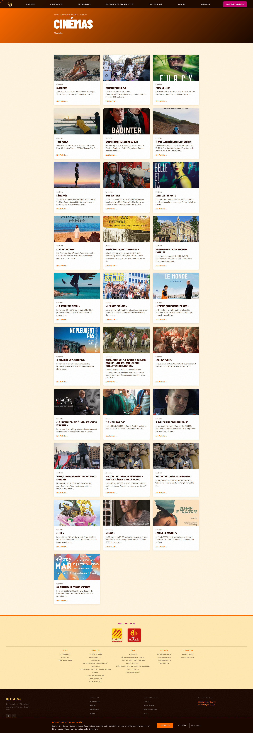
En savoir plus (196, 725)
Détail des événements (70, 14)
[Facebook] (8, 716)
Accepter (165, 725)
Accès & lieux (149, 705)
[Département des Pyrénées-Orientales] (117, 635)
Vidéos (181, 4)
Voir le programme (235, 4)
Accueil (30, 4)
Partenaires (156, 4)
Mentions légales (150, 709)
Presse (92, 714)
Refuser (182, 725)
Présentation (95, 701)
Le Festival (84, 4)
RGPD (146, 714)
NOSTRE (13, 699)
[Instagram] (14, 716)
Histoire (93, 705)
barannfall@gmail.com (206, 705)
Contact (205, 4)
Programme (56, 4)
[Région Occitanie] (134, 635)
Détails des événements (119, 4)
